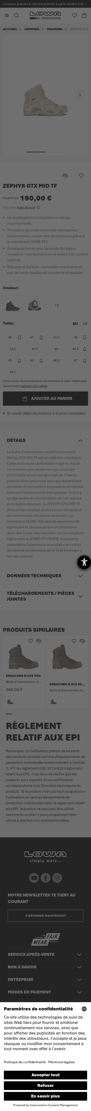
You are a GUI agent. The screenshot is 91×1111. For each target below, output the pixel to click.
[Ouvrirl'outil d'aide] (84, 562)
